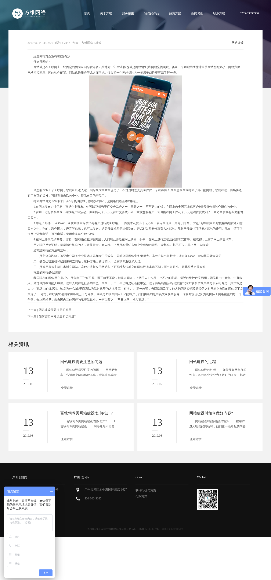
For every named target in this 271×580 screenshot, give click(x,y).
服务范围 (128, 13)
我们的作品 (151, 13)
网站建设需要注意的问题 (55, 309)
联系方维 (219, 13)
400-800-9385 (92, 498)
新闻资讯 (197, 13)
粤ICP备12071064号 (173, 529)
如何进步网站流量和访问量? (57, 316)
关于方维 (106, 13)
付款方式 (141, 496)
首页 (87, 13)
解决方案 (175, 13)
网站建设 (237, 42)
